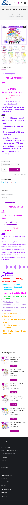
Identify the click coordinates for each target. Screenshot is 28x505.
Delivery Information (6, 464)
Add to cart (14, 170)
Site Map (3, 485)
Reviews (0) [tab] (4, 197)
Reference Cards (9, 174)
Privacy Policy (4, 467)
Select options (14, 431)
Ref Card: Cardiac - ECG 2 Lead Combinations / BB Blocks (17, 410)
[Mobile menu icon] (25, 2)
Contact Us (4, 478)
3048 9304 (7, 447)
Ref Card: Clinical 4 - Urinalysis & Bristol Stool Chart (17, 371)
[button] (24, 27)
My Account (4, 492)
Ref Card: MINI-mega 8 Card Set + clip (18, 423)
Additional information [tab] (7, 194)
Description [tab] (4, 190)
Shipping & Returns (6, 482)
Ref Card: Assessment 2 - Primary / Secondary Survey (18, 397)
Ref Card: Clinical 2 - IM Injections (16, 384)
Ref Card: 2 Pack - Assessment (15, 358)
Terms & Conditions (6, 471)
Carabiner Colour (5, 161)
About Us (3, 460)
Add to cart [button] (13, 365)
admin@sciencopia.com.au (11, 450)
